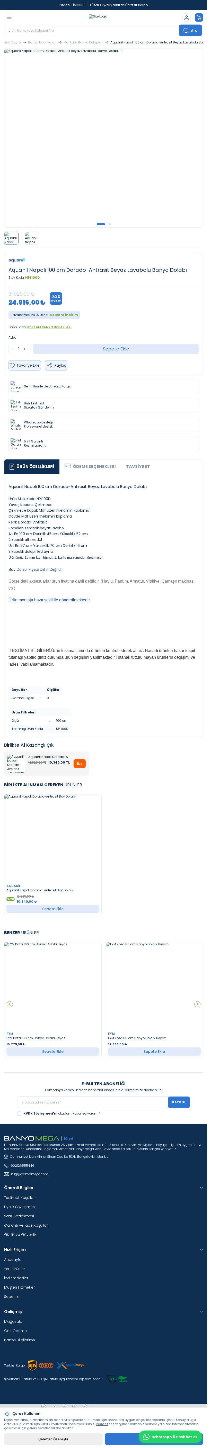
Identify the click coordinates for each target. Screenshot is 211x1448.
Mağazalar (14, 1321)
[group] (103, 138)
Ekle (80, 763)
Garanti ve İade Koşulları (26, 1225)
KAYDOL (179, 1102)
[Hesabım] (186, 17)
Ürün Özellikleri (35, 466)
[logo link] (98, 17)
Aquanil (13, 886)
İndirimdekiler (16, 1278)
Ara (194, 30)
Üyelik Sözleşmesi (20, 1206)
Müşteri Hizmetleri (20, 1287)
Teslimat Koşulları (20, 1197)
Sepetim (11, 1296)
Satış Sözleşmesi (19, 1216)
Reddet (102, 1424)
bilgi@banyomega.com (29, 1174)
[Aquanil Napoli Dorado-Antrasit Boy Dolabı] (52, 838)
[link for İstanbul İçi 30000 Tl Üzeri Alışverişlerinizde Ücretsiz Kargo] (103, 5)
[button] (101, 224)
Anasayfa (13, 1259)
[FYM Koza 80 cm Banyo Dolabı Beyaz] (154, 985)
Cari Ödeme (15, 1330)
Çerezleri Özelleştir (53, 1439)
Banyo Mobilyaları (42, 42)
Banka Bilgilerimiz (20, 1340)
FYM (10, 1033)
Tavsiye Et (138, 466)
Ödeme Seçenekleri (94, 466)
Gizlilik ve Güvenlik (20, 1234)
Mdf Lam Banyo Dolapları (83, 42)
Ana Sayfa (12, 42)
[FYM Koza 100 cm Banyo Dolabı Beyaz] (52, 985)
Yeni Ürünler (14, 1268)
